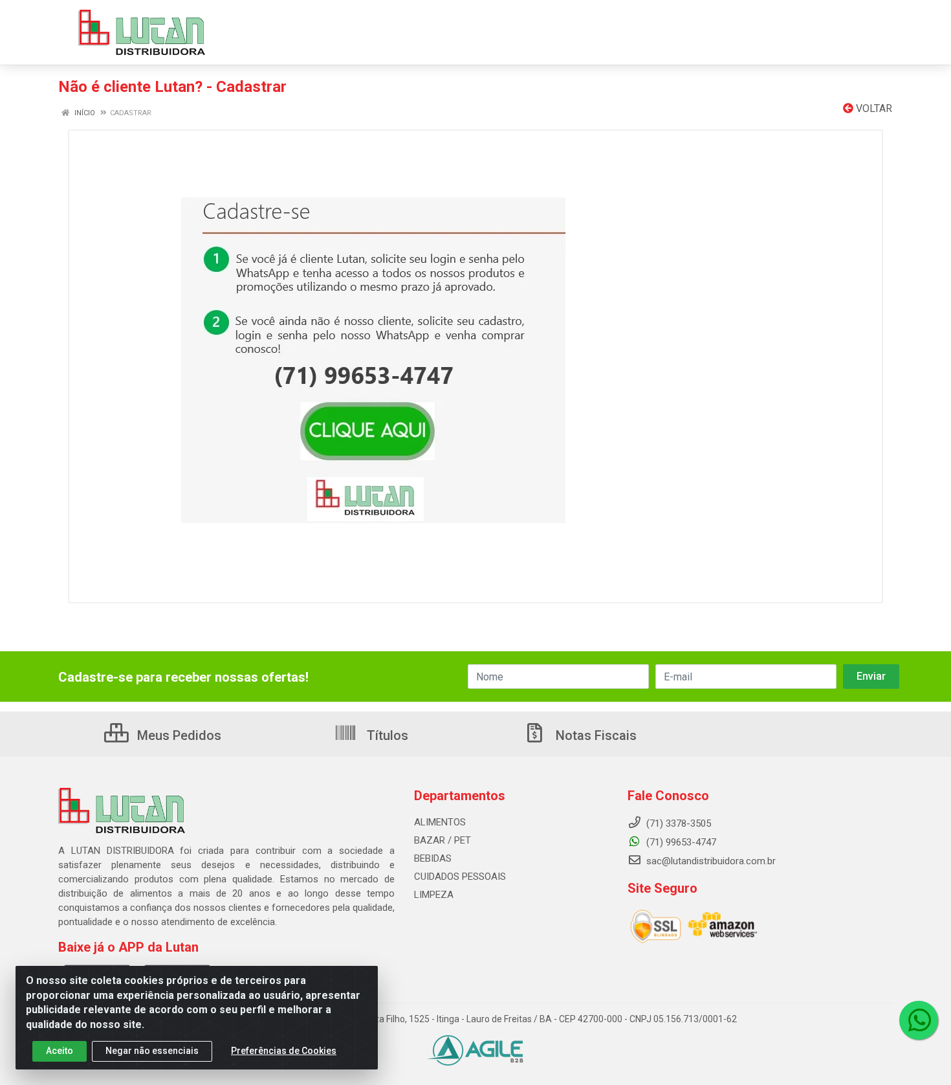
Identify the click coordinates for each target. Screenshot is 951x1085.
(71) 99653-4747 (680, 842)
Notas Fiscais (594, 735)
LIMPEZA (434, 894)
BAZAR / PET (442, 840)
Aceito (59, 1051)
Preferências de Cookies (283, 1051)
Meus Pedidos (177, 735)
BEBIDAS (433, 858)
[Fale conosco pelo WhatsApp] (918, 1020)
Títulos (386, 735)
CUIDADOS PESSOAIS (460, 876)
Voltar (872, 108)
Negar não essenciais (152, 1051)
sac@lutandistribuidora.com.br (710, 861)
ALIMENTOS (440, 822)
